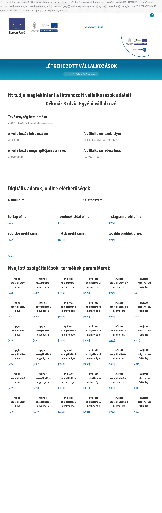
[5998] (112, 316)
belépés (77, 26)
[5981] (61, 239)
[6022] (112, 411)
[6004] (112, 340)
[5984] (11, 256)
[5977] (112, 223)
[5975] (61, 223)
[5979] (11, 239)
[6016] (112, 388)
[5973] (11, 223)
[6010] (112, 364)
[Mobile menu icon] (155, 38)
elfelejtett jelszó (94, 26)
